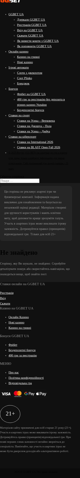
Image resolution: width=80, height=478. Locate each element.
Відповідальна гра (20, 383)
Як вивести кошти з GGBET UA (38, 41)
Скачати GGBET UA (30, 35)
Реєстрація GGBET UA (32, 25)
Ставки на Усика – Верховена (36, 120)
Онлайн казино (18, 51)
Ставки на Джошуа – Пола (34, 126)
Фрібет (13, 344)
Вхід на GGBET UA (30, 30)
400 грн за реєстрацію (23, 355)
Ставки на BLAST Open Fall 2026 (38, 147)
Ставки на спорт (19, 115)
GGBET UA (16, 14)
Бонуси (13, 88)
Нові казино (25, 62)
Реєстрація (6, 293)
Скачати (5, 303)
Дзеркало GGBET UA (31, 19)
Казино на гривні (28, 57)
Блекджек (23, 83)
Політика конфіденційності (26, 377)
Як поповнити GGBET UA (34, 46)
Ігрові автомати (19, 67)
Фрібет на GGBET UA (31, 94)
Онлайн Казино (19, 317)
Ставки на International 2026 (35, 142)
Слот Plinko (24, 78)
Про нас (14, 372)
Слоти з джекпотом (29, 72)
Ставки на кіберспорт (22, 136)
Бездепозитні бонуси (30, 110)
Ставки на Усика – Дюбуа (33, 131)
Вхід (3, 298)
